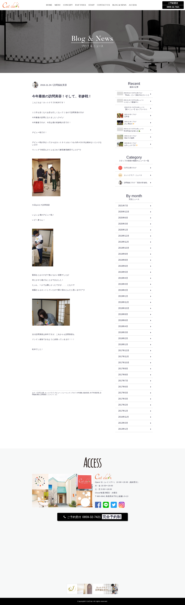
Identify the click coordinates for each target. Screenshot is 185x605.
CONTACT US (103, 5)
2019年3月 (123, 284)
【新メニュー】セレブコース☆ (135, 108)
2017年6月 (123, 387)
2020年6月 (123, 218)
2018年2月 (123, 338)
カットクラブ (49, 393)
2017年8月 (123, 375)
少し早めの (130, 123)
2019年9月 (123, 254)
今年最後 (79, 393)
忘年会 (130, 115)
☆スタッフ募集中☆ (134, 101)
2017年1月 (123, 411)
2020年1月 (123, 230)
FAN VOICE (80, 5)
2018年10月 (123, 308)
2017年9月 (123, 369)
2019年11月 (123, 242)
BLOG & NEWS (119, 5)
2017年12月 (123, 350)
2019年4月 (123, 278)
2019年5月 (123, 272)
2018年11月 (123, 302)
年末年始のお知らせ (134, 130)
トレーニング (65, 393)
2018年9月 (123, 314)
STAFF (91, 5)
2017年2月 (123, 405)
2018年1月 (123, 344)
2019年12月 (123, 236)
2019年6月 (123, 266)
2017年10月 (123, 362)
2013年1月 (123, 429)
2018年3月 (123, 332)
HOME (49, 5)
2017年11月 (123, 356)
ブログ (73, 393)
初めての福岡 (130, 137)
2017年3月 (123, 399)
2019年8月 (123, 260)
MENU (58, 5)
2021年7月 (123, 206)
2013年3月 (123, 423)
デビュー (57, 393)
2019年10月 (123, 248)
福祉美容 (86, 393)
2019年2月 (123, 290)
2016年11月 (123, 417)
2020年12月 (123, 212)
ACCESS (133, 5)
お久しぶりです (130, 144)
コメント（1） (53, 394)
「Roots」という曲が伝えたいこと (136, 94)
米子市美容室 (94, 393)
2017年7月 (123, 381)
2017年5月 (123, 393)
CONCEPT (68, 5)
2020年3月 (123, 224)
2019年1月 (123, 296)
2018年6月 (123, 320)
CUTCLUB (40, 393)
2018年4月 (123, 326)
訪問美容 (43, 394)
